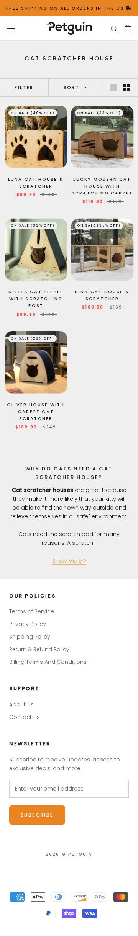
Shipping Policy (29, 636)
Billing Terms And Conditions (48, 662)
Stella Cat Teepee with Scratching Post (35, 299)
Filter (24, 87)
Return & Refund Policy (39, 649)
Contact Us (24, 717)
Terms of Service (31, 611)
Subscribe (37, 815)
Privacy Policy (27, 624)
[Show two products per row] (126, 87)
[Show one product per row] (113, 87)
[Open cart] (128, 28)
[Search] (114, 28)
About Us (21, 704)
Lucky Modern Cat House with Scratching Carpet (102, 186)
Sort (73, 87)
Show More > (69, 561)
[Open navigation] (11, 28)
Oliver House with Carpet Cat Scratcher (35, 411)
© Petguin (69, 854)
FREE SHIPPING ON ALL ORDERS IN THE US (66, 8)
